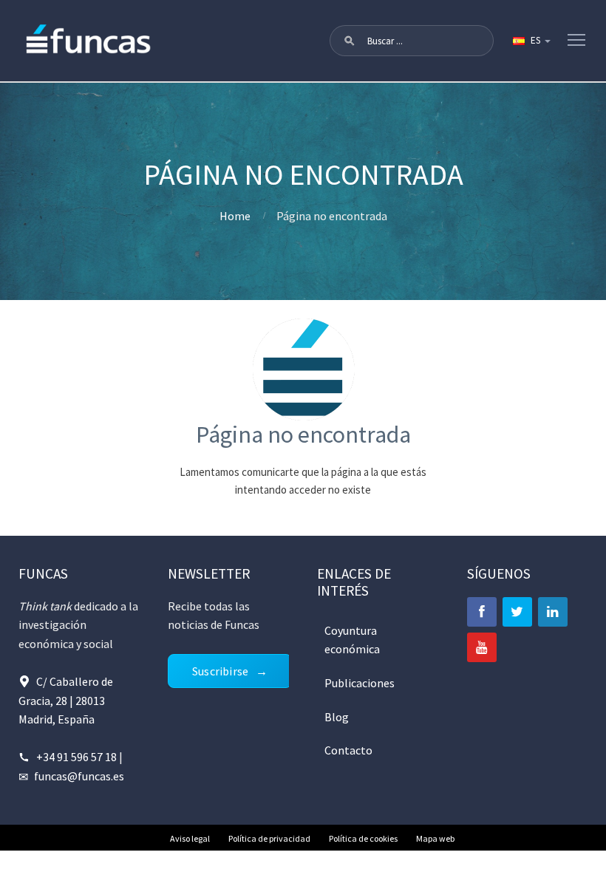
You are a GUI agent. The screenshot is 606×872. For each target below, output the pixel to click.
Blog (336, 716)
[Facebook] (482, 612)
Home (235, 215)
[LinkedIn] (553, 612)
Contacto (348, 750)
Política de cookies (363, 838)
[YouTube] (482, 647)
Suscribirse (220, 671)
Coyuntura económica (352, 640)
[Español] (530, 40)
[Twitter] (517, 612)
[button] (349, 40)
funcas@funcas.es (79, 776)
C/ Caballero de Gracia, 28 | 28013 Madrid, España (65, 700)
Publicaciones (359, 682)
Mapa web (435, 838)
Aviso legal (190, 838)
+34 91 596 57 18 (76, 756)
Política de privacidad (269, 838)
